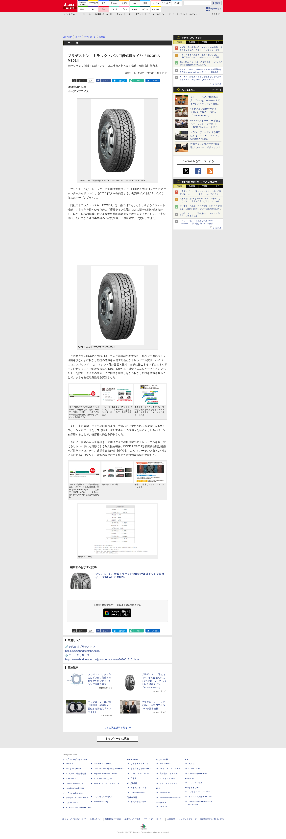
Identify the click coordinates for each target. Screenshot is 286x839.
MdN (158, 788)
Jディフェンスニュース (170, 768)
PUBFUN (189, 778)
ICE (187, 759)
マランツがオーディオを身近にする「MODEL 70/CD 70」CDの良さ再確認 (205, 135)
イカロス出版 (162, 759)
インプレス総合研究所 (76, 773)
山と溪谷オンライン (139, 787)
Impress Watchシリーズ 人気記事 (199, 181)
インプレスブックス (103, 797)
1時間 (179, 42)
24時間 (192, 42)
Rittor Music (133, 759)
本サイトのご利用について (74, 819)
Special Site (188, 90)
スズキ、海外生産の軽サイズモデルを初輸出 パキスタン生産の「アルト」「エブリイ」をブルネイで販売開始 (201, 50)
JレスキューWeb (167, 778)
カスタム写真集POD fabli (201, 797)
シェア (105, 81)
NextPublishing (101, 801)
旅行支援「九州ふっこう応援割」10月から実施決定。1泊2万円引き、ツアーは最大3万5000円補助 (201, 209)
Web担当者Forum (74, 768)
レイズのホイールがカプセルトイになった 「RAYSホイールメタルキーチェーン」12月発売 (200, 58)
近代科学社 (132, 797)
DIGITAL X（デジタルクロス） (107, 783)
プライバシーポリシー (154, 819)
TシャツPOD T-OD (140, 773)
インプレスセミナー (103, 778)
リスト (91, 81)
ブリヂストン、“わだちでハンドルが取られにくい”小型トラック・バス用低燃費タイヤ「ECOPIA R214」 (154, 681)
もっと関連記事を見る (115, 727)
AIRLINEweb (165, 763)
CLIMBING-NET (138, 792)
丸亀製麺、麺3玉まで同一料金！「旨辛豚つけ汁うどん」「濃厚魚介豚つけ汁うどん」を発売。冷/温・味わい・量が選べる (200, 201)
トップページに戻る (117, 738)
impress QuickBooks (198, 773)
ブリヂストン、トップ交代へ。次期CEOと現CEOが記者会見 (153, 705)
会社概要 (171, 819)
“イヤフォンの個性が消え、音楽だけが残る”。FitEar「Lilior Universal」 (204, 112)
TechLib (163, 806)
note (138, 81)
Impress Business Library (105, 773)
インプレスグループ (187, 819)
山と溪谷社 (132, 783)
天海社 (191, 763)
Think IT (69, 763)
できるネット (72, 802)
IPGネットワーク (192, 787)
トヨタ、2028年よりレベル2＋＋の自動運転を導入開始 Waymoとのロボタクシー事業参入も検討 (200, 72)
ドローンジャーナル (75, 783)
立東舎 (134, 778)
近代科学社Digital (138, 801)
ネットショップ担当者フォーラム (109, 768)
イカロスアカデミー (168, 783)
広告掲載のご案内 (113, 819)
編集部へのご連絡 (132, 819)
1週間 (204, 42)
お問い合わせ (96, 819)
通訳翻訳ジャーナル (168, 773)
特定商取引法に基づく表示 (212, 819)
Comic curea (194, 768)
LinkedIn (155, 81)
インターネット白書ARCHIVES (80, 807)
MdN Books (165, 792)
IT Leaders (71, 778)
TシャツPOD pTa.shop (199, 792)
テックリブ (161, 802)
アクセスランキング (192, 37)
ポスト (81, 81)
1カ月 (217, 42)
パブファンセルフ (196, 782)
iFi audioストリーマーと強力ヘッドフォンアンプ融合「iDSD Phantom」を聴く (205, 123)
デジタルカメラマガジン (77, 797)
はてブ (122, 81)
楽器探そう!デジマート (141, 768)
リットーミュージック (140, 763)
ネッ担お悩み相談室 (75, 788)
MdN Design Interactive (170, 797)
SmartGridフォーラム (103, 763)
